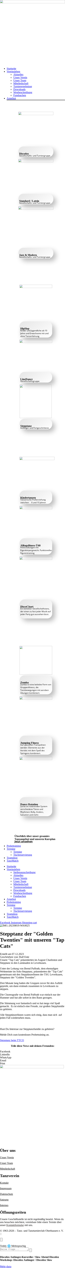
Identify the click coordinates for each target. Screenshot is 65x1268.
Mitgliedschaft (7, 1168)
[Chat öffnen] (1, 1239)
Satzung (4, 1199)
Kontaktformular (15, 1225)
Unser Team (6, 1163)
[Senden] (30, 1250)
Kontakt (4, 1182)
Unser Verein (7, 1157)
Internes (4, 1205)
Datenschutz (6, 1194)
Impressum (6, 1188)
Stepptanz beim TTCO (12, 1040)
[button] (36, 71)
